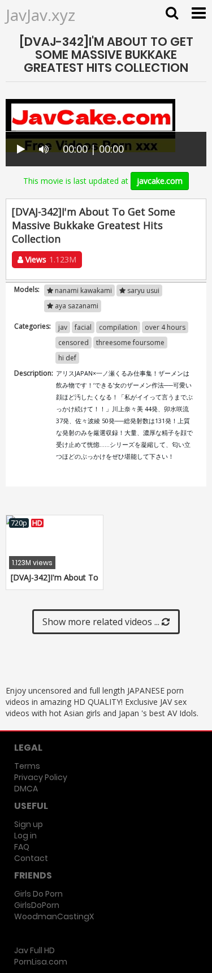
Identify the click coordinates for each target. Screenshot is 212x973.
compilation (118, 327)
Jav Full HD (34, 950)
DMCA (26, 788)
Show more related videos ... (102, 621)
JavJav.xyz (40, 14)
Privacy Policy (40, 777)
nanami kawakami (82, 290)
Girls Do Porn (38, 893)
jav (62, 327)
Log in (25, 835)
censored (73, 342)
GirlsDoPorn (36, 905)
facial (83, 327)
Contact (31, 858)
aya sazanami (75, 306)
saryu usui (142, 290)
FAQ (21, 847)
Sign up (28, 824)
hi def (67, 358)
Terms (27, 766)
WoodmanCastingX (54, 916)
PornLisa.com (40, 961)
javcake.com (160, 180)
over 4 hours (165, 327)
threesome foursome (130, 342)
